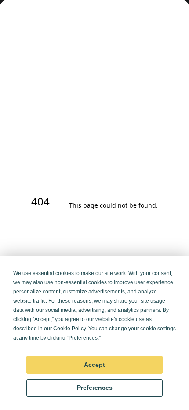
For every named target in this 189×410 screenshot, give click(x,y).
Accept (94, 364)
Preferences (95, 387)
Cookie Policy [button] (69, 329)
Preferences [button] (83, 338)
